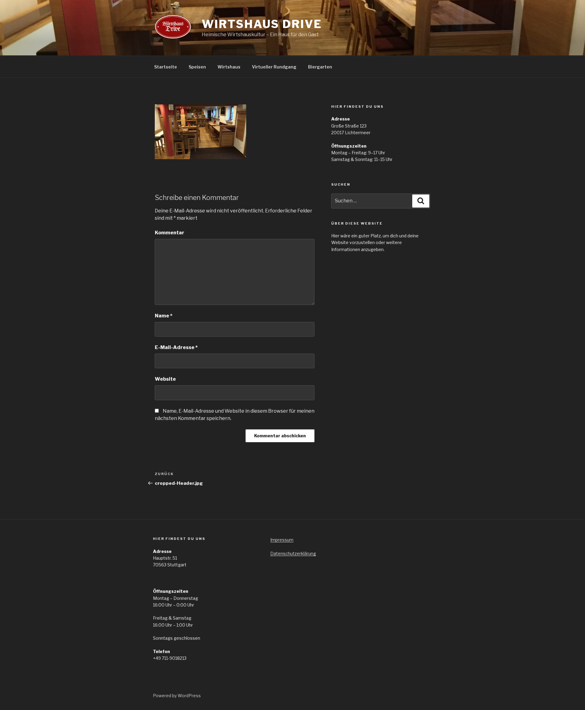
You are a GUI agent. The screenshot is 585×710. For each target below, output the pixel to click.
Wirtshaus (229, 66)
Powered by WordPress (177, 695)
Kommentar (169, 233)
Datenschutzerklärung (293, 553)
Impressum (281, 539)
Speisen (197, 66)
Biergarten (320, 66)
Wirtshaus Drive (262, 24)
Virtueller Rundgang (274, 66)
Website (165, 379)
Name (163, 316)
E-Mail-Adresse (176, 347)
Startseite (165, 66)
